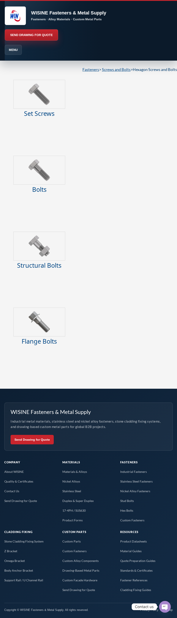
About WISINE (14, 471)
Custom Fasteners (132, 520)
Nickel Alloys (71, 481)
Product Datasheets (133, 541)
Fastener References (133, 580)
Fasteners (90, 69)
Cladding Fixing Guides (135, 590)
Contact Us (11, 491)
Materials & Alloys (74, 471)
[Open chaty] (165, 607)
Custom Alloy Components (80, 561)
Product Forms (72, 520)
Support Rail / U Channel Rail (23, 580)
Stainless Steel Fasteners (136, 481)
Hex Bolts (126, 510)
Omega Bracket (14, 561)
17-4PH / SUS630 (74, 510)
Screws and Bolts (116, 69)
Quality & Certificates (18, 481)
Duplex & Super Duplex (78, 501)
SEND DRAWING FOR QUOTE (31, 35)
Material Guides (131, 551)
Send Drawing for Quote (32, 439)
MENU (13, 50)
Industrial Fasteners (133, 471)
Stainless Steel (71, 491)
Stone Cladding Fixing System (24, 541)
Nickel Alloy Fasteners (135, 491)
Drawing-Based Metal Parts (80, 570)
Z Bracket (10, 551)
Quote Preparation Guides (137, 561)
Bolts (39, 189)
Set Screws (39, 113)
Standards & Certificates (136, 570)
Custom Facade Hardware (79, 580)
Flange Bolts (39, 341)
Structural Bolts (39, 265)
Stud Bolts (127, 501)
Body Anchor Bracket (18, 570)
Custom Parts (71, 541)
